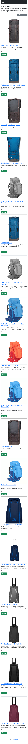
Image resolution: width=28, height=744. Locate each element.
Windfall (16, 739)
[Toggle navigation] (24, 2)
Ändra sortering (22, 14)
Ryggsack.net (6, 2)
